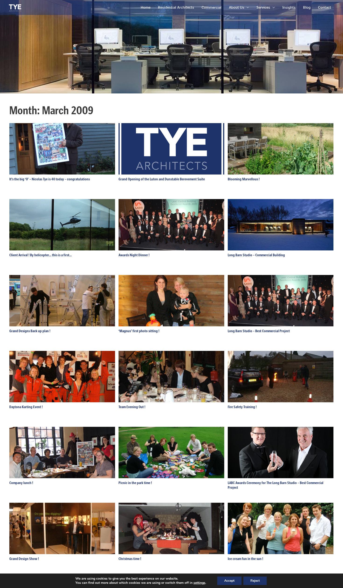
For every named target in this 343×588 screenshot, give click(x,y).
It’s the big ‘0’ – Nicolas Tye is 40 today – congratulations (49, 179)
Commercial (211, 7)
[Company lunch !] (62, 452)
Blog (307, 7)
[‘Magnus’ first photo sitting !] (171, 300)
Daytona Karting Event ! (26, 407)
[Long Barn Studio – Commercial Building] (280, 224)
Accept (229, 580)
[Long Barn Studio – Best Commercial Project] (280, 300)
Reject (255, 580)
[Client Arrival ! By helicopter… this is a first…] (62, 224)
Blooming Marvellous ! (244, 179)
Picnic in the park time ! (135, 483)
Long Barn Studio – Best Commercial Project (259, 331)
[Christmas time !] (171, 528)
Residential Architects (176, 7)
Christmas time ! (130, 558)
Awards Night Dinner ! (134, 255)
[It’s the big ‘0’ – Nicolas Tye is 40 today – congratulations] (62, 148)
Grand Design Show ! (24, 558)
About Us (236, 7)
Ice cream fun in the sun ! (245, 558)
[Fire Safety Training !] (280, 376)
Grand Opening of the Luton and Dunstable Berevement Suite (162, 179)
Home (145, 7)
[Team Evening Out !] (171, 376)
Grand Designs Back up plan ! (29, 331)
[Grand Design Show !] (62, 528)
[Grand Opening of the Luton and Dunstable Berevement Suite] (171, 148)
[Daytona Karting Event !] (62, 376)
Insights (289, 7)
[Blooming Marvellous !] (280, 148)
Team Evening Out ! (132, 407)
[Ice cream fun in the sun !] (280, 528)
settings (199, 583)
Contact (324, 7)
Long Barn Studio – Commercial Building (256, 255)
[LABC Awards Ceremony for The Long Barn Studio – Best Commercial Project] (280, 452)
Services (263, 7)
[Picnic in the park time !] (171, 452)
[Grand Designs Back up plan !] (62, 300)
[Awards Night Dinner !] (171, 224)
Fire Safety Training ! (242, 407)
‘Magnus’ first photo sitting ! (139, 331)
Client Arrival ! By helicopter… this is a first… (40, 255)
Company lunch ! (21, 483)
